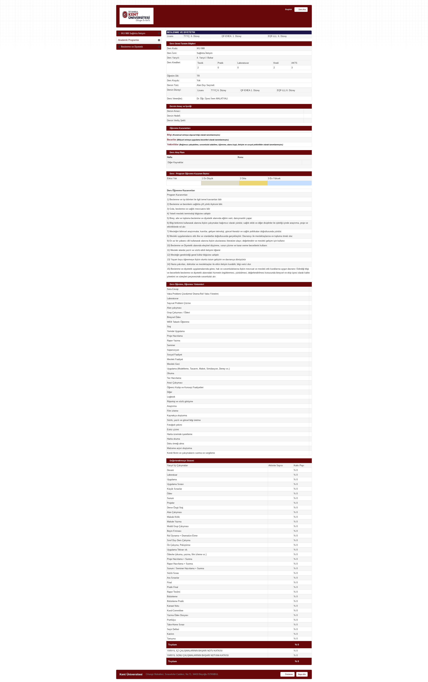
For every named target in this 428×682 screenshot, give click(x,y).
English (288, 9)
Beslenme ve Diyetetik (131, 46)
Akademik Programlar (128, 40)
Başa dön (302, 674)
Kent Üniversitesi (131, 674)
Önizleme (289, 674)
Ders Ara (302, 10)
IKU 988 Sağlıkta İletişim (132, 33)
